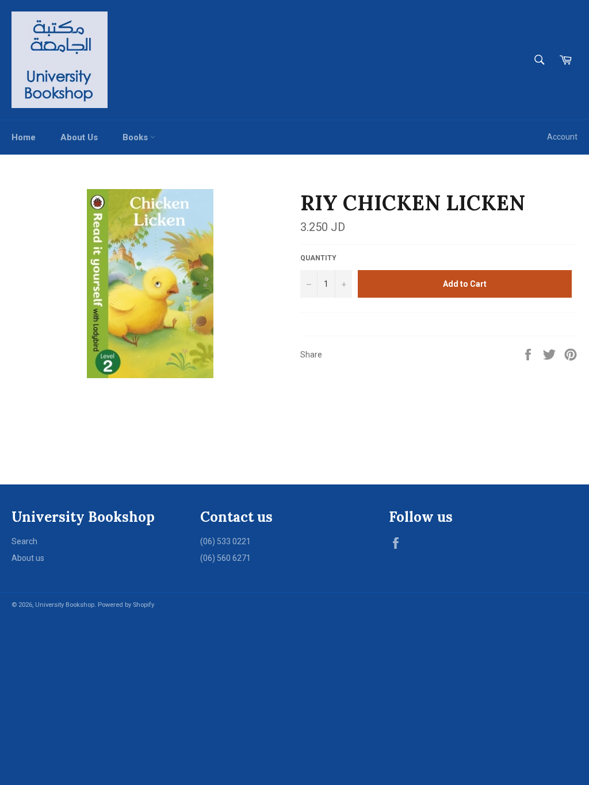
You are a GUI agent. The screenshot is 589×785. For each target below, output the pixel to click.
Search (24, 541)
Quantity (318, 258)
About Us (79, 137)
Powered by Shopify (126, 605)
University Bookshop (64, 605)
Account (562, 136)
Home (24, 137)
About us (28, 558)
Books (136, 137)
